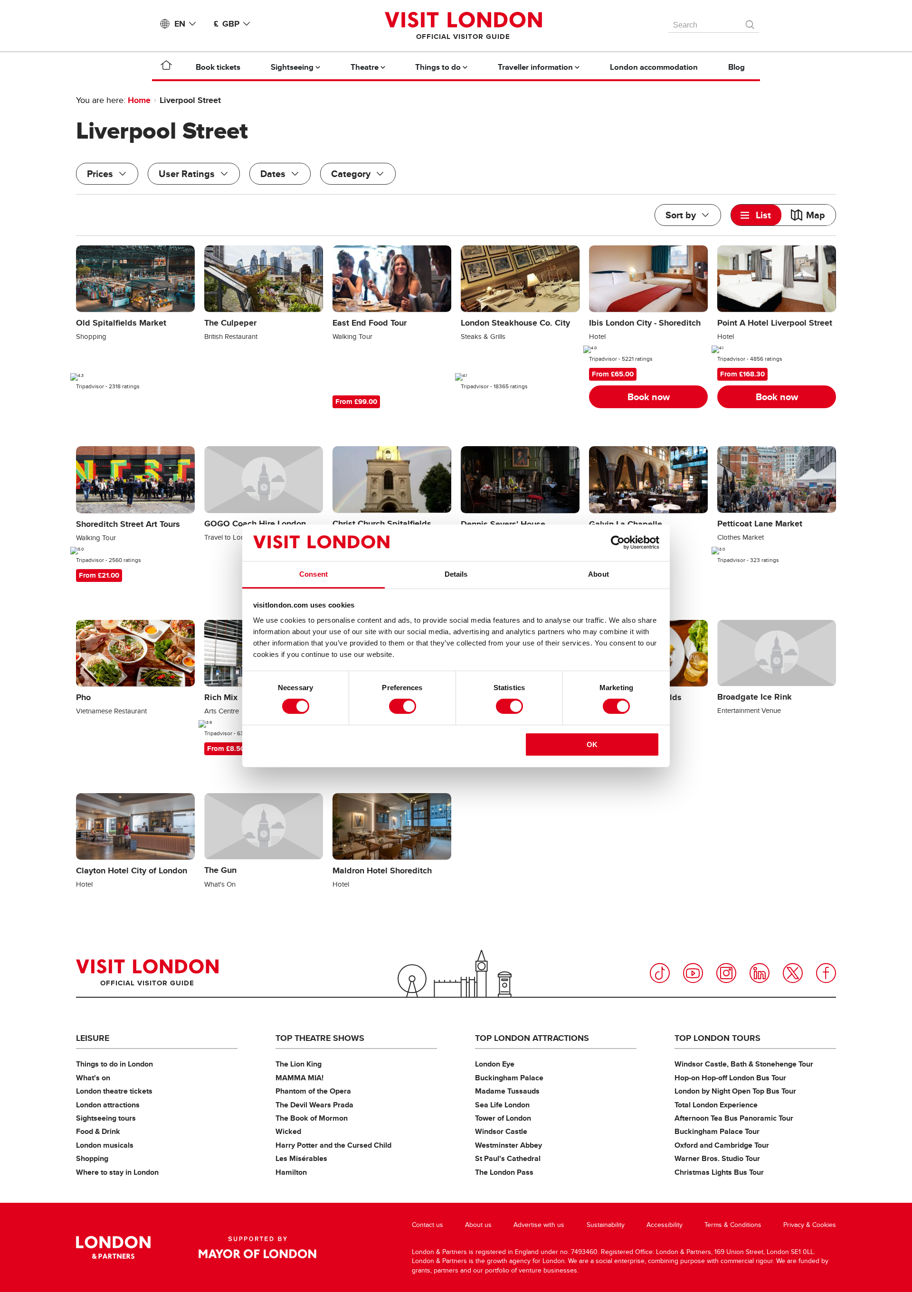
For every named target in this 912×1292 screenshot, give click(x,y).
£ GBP (226, 24)
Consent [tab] (313, 574)
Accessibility (664, 1224)
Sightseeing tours (106, 1118)
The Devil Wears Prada (314, 1104)
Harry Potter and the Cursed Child (333, 1145)
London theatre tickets (114, 1091)
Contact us (427, 1224)
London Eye (494, 1063)
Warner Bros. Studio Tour (717, 1158)
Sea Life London (502, 1104)
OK (592, 744)
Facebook (826, 973)
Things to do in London (114, 1063)
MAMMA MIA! (299, 1077)
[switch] (402, 706)
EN (179, 24)
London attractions (108, 1104)
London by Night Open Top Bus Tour (735, 1091)
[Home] (166, 67)
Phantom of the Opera (313, 1091)
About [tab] (598, 574)
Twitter (793, 973)
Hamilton (291, 1172)
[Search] (750, 22)
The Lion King (299, 1063)
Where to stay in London (117, 1172)
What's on (93, 1077)
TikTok (660, 973)
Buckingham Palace (509, 1077)
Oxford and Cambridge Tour (721, 1145)
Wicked (288, 1131)
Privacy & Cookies (809, 1224)
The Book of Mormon (312, 1118)
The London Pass (504, 1172)
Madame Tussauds (507, 1091)
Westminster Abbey (508, 1145)
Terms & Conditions (732, 1224)
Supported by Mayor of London (257, 1247)
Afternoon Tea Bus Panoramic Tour (733, 1118)
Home (139, 100)
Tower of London (503, 1118)
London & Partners (113, 1247)
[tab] (756, 215)
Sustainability (606, 1224)
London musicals (104, 1145)
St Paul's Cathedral (508, 1158)
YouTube (693, 973)
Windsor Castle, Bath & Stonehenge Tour (743, 1063)
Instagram (726, 973)
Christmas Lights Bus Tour (719, 1172)
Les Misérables (301, 1158)
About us (478, 1224)
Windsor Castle (501, 1131)
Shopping (92, 1158)
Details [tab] (456, 574)
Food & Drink (98, 1131)
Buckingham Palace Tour (717, 1131)
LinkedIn (760, 973)
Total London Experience (716, 1104)
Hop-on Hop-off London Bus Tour (730, 1077)
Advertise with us (538, 1224)
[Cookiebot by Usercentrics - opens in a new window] (617, 542)
